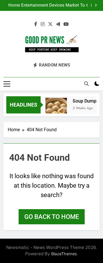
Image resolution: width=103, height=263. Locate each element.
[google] (58, 24)
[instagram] (42, 24)
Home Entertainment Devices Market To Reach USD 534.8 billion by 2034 (46, 5)
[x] (50, 24)
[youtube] (66, 24)
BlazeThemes (64, 253)
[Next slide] (96, 5)
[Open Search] (86, 83)
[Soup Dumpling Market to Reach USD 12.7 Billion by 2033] (55, 108)
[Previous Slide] (87, 5)
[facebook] (36, 24)
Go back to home (51, 216)
